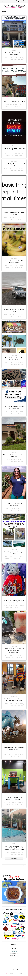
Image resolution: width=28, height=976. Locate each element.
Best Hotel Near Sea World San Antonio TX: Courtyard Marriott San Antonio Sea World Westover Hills (14, 848)
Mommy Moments (14, 161)
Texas (14, 500)
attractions (14, 696)
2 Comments (17, 106)
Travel (4, 11)
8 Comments (17, 607)
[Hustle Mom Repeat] (14, 6)
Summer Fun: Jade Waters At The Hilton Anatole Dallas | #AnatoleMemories (14, 650)
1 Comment (17, 155)
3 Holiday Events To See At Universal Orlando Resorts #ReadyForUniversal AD (14, 749)
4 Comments (17, 559)
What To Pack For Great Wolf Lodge (14, 101)
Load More (13, 858)
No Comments (17, 60)
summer (14, 50)
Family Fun (14, 355)
